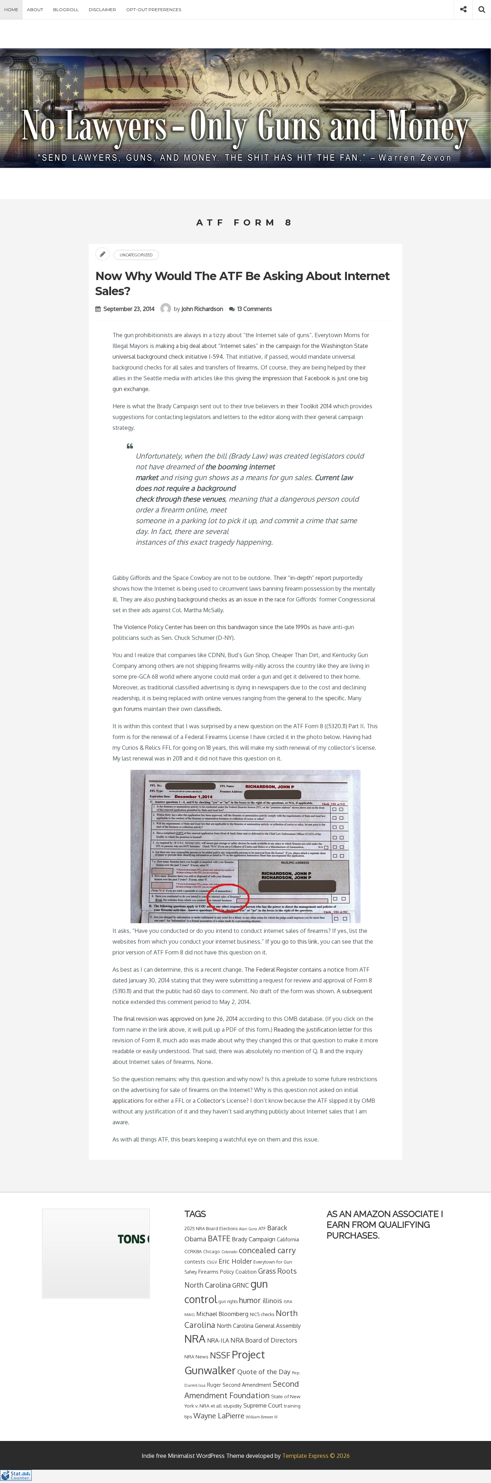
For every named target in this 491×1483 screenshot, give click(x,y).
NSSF (220, 1355)
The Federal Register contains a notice (294, 969)
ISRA (288, 1301)
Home (11, 9)
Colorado (229, 1251)
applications (129, 1100)
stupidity (232, 1406)
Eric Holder (235, 1261)
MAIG (189, 1314)
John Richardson (202, 308)
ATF (262, 1228)
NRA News (196, 1356)
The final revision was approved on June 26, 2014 (175, 1018)
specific (335, 698)
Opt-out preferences (153, 9)
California (288, 1239)
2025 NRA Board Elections (211, 1228)
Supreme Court (263, 1405)
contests (194, 1262)
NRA (195, 1338)
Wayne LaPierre (218, 1415)
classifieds (207, 708)
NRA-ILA (218, 1340)
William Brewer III (261, 1416)
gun (117, 708)
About (35, 9)
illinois (272, 1300)
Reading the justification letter (313, 1029)
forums (133, 708)
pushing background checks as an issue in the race (220, 599)
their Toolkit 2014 (309, 406)
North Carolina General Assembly (259, 1325)
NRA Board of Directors (263, 1340)
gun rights (228, 1301)
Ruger (214, 1385)
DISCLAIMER (102, 9)
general (297, 698)
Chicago (211, 1251)
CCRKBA (193, 1251)
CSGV (212, 1262)
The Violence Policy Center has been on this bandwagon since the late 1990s (211, 627)
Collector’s (211, 1100)
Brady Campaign (253, 1239)
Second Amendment (246, 1384)
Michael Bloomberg (222, 1313)
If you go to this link (291, 941)
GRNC (240, 1285)
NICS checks (262, 1314)
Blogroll (66, 9)
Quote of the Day (263, 1371)
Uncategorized (136, 254)
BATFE (219, 1238)
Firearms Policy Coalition (227, 1272)
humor (250, 1300)
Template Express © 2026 (316, 1455)
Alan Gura (248, 1228)
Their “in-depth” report (302, 577)
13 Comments (255, 308)
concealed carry (267, 1250)
